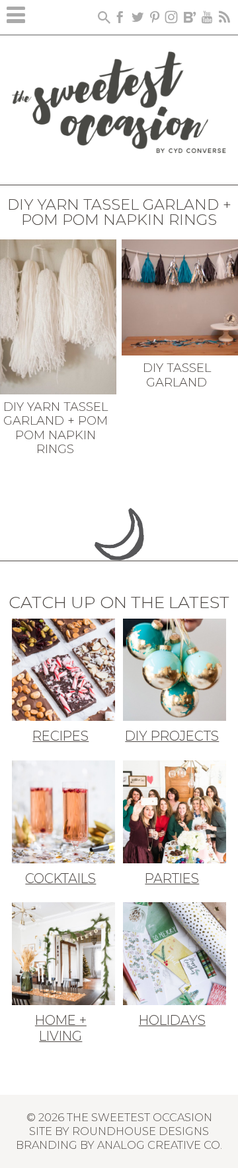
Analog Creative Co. (159, 1145)
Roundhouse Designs (140, 1131)
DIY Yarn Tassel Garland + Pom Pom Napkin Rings (55, 428)
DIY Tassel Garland (177, 375)
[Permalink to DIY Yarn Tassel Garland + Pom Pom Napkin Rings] (58, 315)
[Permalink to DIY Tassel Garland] (180, 296)
